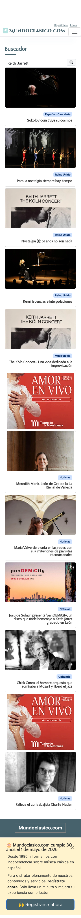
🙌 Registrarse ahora (40, 904)
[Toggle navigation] (74, 31)
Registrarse (61, 25)
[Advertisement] (40, 11)
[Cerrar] (72, 847)
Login (73, 25)
